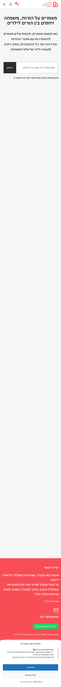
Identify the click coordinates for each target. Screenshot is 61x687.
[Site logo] (50, 4)
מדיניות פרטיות (25, 682)
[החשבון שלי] (10, 4)
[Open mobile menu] (4, 4)
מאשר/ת (30, 667)
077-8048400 (49, 617)
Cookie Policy (37, 682)
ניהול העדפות (30, 675)
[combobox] (33, 67)
